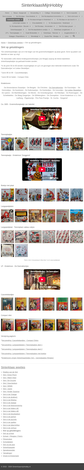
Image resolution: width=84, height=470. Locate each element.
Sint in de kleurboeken (11, 414)
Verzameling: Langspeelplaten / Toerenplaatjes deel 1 (22, 345)
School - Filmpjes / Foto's (12, 436)
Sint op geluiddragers (33, 43)
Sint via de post (9, 445)
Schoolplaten (8, 442)
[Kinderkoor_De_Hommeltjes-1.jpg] (49, 304)
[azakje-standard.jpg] (21, 250)
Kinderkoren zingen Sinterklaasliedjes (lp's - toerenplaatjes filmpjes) (28, 358)
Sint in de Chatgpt (10, 394)
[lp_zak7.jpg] (35, 237)
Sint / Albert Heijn (9, 378)
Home (3, 43)
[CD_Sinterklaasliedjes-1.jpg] (7, 325)
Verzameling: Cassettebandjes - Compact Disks (20, 340)
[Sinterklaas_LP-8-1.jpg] (35, 144)
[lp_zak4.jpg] (63, 237)
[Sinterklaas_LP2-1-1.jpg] (7, 144)
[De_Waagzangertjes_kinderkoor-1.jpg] (35, 304)
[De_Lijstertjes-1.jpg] (21, 304)
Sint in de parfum (9, 417)
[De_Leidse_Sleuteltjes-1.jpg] (7, 304)
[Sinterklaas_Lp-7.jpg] (76, 195)
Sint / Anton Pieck (10, 375)
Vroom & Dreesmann (11, 456)
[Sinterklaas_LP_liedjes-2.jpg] (21, 216)
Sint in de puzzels (10, 420)
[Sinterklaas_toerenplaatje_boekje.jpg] (7, 195)
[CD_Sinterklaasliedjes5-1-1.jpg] (49, 325)
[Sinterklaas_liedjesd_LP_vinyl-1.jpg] (76, 144)
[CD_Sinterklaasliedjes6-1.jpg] (63, 325)
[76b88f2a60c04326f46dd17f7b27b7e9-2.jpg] (7, 216)
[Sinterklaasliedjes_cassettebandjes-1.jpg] (76, 304)
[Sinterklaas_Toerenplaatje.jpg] (63, 195)
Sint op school (8, 433)
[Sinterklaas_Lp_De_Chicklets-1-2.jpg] (76, 216)
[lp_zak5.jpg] (49, 237)
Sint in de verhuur (9, 428)
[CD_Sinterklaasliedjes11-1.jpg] (21, 325)
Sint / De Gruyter (9, 381)
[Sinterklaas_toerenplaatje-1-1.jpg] (49, 144)
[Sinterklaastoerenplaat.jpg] (21, 195)
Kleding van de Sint (10, 372)
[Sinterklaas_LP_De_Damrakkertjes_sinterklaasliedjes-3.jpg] (35, 216)
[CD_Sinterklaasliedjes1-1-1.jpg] (35, 325)
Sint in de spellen (9, 422)
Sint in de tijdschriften (11, 425)
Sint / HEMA (7, 386)
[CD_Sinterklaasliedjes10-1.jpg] (76, 325)
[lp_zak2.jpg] (7, 237)
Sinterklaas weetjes (15, 43)
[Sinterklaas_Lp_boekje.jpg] (35, 195)
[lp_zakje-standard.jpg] (7, 250)
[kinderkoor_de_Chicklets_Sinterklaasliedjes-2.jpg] (63, 216)
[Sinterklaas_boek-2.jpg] (49, 195)
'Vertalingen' (7, 453)
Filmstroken (7, 439)
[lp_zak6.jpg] (21, 237)
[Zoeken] (74, 36)
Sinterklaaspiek (9, 447)
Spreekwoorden (9, 450)
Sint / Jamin (7, 389)
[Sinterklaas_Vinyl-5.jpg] (63, 144)
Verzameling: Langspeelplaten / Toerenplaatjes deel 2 (22, 349)
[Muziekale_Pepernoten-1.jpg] (63, 304)
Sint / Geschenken (10, 383)
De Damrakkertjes (56, 88)
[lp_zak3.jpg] (76, 237)
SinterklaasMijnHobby (42, 5)
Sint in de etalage (9, 403)
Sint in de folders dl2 (11, 411)
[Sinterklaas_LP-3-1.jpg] (21, 144)
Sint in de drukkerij (10, 397)
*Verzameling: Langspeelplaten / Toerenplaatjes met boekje (23, 354)
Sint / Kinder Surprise (11, 392)
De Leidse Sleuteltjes (73, 90)
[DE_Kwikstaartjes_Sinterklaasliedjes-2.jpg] (49, 216)
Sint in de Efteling (9, 400)
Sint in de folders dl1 (11, 408)
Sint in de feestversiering (12, 406)
